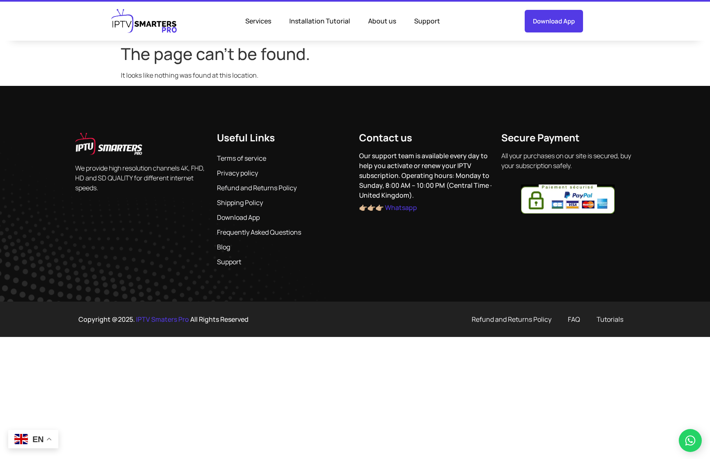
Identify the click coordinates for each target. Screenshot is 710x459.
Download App (238, 217)
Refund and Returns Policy (257, 187)
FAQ (574, 319)
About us (382, 20)
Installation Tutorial (319, 20)
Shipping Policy (240, 202)
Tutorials (610, 319)
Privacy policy (237, 173)
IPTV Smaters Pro (162, 319)
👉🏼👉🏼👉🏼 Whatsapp (388, 207)
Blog (223, 246)
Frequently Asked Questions (259, 232)
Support (427, 20)
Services (258, 20)
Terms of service (241, 158)
